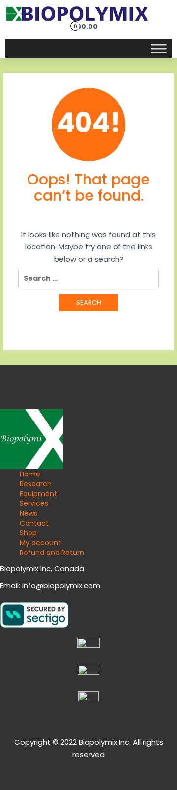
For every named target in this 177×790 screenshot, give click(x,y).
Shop (28, 533)
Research (36, 484)
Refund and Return (52, 552)
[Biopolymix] (77, 13)
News (28, 513)
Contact (34, 523)
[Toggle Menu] (159, 48)
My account (40, 543)
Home (30, 474)
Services (34, 503)
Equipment (38, 494)
